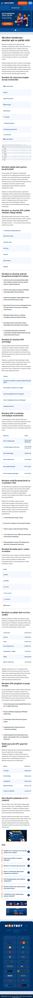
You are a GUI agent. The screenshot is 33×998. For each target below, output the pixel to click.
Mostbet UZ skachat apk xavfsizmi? (15, 866)
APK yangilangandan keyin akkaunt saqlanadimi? (14, 880)
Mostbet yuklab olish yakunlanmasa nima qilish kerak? (15, 887)
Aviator (8, 930)
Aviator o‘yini (17, 930)
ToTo (25, 930)
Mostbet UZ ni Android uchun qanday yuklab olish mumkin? (15, 851)
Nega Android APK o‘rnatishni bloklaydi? (13, 859)
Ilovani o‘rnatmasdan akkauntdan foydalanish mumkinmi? (14, 872)
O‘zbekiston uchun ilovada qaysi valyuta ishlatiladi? (14, 895)
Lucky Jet (16, 932)
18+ (26, 926)
